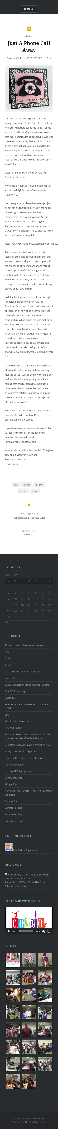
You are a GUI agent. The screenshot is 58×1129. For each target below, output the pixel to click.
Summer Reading (13, 807)
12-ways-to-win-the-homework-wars (24, 645)
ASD (16, 484)
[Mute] (43, 931)
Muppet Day (11, 784)
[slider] (26, 931)
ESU (7, 714)
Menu (30, 9)
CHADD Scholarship (15, 691)
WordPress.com (37, 1122)
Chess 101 (10, 697)
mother (23, 491)
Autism (26, 484)
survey (35, 491)
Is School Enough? (14, 764)
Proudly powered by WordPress (28, 1118)
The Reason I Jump (14, 821)
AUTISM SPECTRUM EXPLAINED (22, 671)
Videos (29, 36)
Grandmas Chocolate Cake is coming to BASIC (28, 744)
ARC (7, 651)
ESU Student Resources (17, 721)
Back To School (12, 678)
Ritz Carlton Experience (25, 850)
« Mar (7, 622)
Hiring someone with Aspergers (21, 751)
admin (19, 58)
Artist (8, 658)
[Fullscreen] (49, 931)
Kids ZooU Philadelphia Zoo (19, 771)
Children (39, 484)
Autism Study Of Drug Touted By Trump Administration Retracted (25, 884)
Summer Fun (11, 801)
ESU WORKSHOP (14, 728)
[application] (29, 920)
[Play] (9, 931)
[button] (29, 920)
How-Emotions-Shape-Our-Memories (24, 758)
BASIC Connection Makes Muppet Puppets (27, 684)
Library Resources (14, 777)
